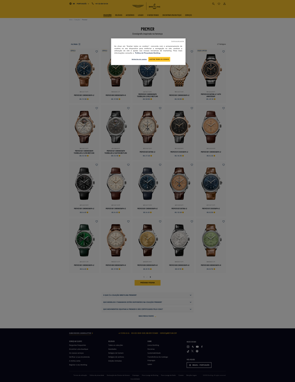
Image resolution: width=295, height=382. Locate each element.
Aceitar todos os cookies (159, 59)
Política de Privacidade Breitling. (148, 53)
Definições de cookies (139, 59)
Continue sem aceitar (177, 41)
